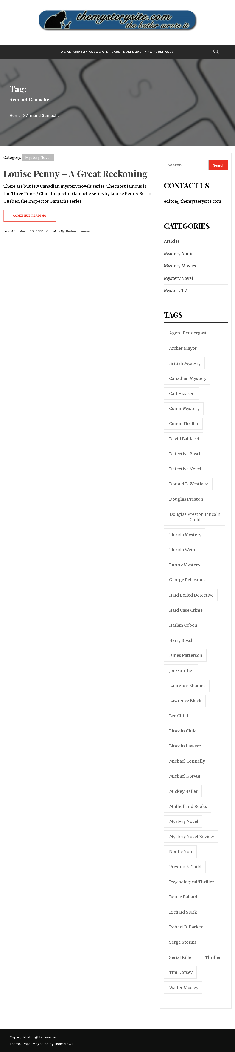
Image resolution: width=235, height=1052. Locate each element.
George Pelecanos (187, 579)
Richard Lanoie (78, 231)
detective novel (185, 469)
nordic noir (181, 851)
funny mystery (184, 565)
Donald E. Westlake (188, 484)
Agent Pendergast (188, 333)
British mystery (185, 363)
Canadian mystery (187, 378)
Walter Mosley (183, 987)
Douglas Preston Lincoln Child (195, 517)
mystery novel (183, 821)
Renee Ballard (183, 896)
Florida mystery (185, 534)
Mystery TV (175, 290)
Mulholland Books (188, 806)
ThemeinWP (64, 1044)
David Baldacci (184, 438)
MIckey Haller (183, 791)
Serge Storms (183, 942)
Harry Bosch (181, 640)
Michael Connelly (187, 761)
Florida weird (183, 549)
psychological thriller (191, 882)
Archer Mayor (183, 348)
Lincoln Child (183, 731)
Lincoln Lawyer (185, 746)
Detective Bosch (185, 453)
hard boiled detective (191, 595)
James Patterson (185, 655)
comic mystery (184, 408)
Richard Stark (183, 912)
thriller (213, 957)
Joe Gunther (181, 670)
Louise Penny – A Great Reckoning (75, 173)
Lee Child (178, 715)
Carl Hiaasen (182, 393)
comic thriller (184, 423)
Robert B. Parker (186, 927)
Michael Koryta (184, 776)
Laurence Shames (187, 685)
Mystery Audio (179, 253)
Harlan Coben (183, 625)
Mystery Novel (38, 157)
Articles (172, 241)
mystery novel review (191, 836)
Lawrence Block (185, 700)
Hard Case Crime (186, 610)
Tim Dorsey (181, 972)
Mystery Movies (180, 265)
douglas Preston (186, 499)
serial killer (181, 957)
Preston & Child (185, 866)
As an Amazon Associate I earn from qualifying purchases (117, 52)
